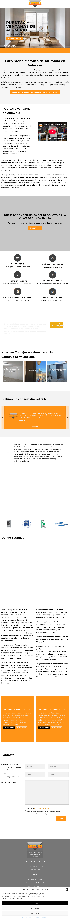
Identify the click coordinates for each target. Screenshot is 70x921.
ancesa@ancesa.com (11, 777)
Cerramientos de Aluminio (35, 883)
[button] (67, 889)
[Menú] (2, 4)
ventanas (28, 121)
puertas (19, 121)
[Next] (66, 30)
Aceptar (35, 903)
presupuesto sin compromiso (23, 82)
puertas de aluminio (13, 160)
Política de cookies (27, 917)
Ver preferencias (35, 913)
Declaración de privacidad (40, 917)
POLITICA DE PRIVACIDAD (41, 808)
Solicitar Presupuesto (35, 866)
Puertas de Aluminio (35, 886)
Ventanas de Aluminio (35, 879)
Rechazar (35, 908)
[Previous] (3, 30)
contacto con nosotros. (47, 676)
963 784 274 (8, 773)
